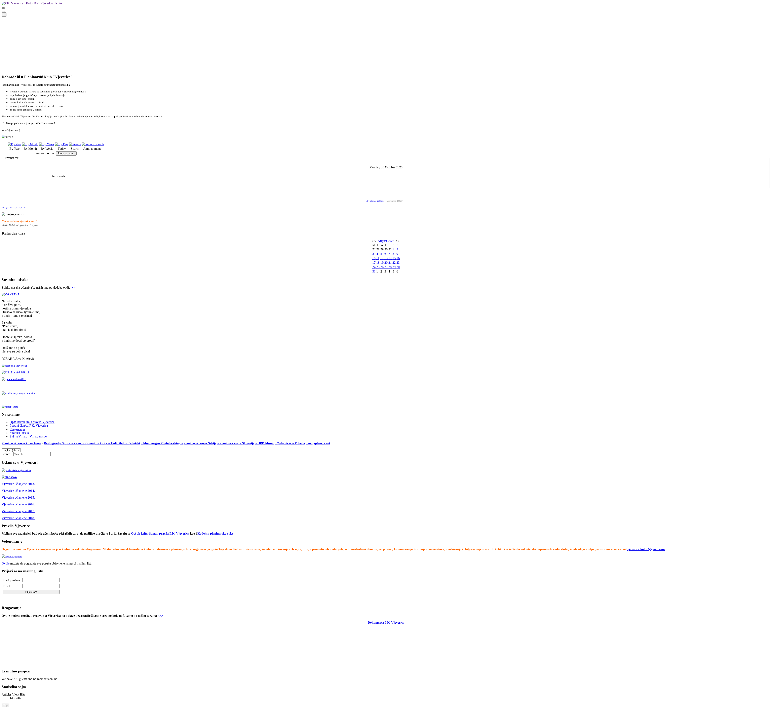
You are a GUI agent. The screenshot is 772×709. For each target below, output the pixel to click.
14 (390, 258)
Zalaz (78, 443)
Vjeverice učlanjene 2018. (18, 518)
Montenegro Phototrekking (161, 443)
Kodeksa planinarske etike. (215, 533)
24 (374, 267)
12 (382, 258)
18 (378, 262)
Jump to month (66, 153)
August (382, 241)
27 (386, 267)
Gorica (103, 443)
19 (382, 262)
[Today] (61, 144)
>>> (73, 287)
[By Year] (14, 144)
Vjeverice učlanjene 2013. (18, 484)
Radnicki (133, 443)
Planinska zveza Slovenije (237, 443)
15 (394, 258)
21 (390, 262)
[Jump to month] (93, 144)
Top (5, 705)
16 (398, 258)
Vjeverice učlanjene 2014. (18, 490)
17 (374, 262)
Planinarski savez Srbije (200, 443)
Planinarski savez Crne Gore (21, 443)
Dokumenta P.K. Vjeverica (386, 622)
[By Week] (46, 144)
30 (398, 267)
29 (394, 267)
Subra (66, 443)
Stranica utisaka (20, 432)
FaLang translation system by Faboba (14, 208)
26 (382, 267)
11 (377, 258)
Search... (7, 454)
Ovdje (5, 563)
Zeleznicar (284, 443)
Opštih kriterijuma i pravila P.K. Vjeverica (160, 533)
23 (398, 262)
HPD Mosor (266, 443)
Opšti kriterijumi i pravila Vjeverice (32, 422)
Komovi (90, 443)
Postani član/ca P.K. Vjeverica (29, 425)
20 (386, 262)
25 (378, 267)
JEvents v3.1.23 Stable (375, 201)
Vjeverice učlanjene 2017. (18, 511)
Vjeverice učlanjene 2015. (18, 497)
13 (386, 258)
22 (394, 262)
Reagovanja (17, 429)
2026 (391, 241)
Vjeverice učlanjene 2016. (18, 504)
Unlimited (118, 443)
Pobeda (300, 443)
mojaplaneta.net (319, 443)
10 (374, 258)
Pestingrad (51, 443)
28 (390, 267)
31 (374, 271)
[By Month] (30, 144)
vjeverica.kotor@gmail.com (646, 549)
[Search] (75, 144)
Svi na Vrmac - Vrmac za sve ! (29, 436)
